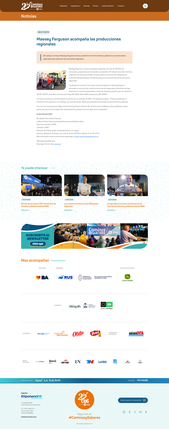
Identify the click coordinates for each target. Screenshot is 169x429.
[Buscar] (145, 6)
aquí (53, 141)
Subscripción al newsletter (131, 400)
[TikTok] (146, 412)
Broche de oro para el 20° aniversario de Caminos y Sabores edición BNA (38, 205)
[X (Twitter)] (135, 412)
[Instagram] (124, 412)
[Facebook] (129, 412)
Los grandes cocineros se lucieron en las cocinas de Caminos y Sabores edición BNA (126, 205)
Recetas (87, 6)
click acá (57, 144)
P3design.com (89, 424)
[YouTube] (140, 412)
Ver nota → (25, 210)
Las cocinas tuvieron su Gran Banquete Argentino (81, 205)
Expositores (75, 6)
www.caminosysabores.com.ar (86, 136)
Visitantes (63, 6)
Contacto (120, 6)
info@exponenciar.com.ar (29, 417)
